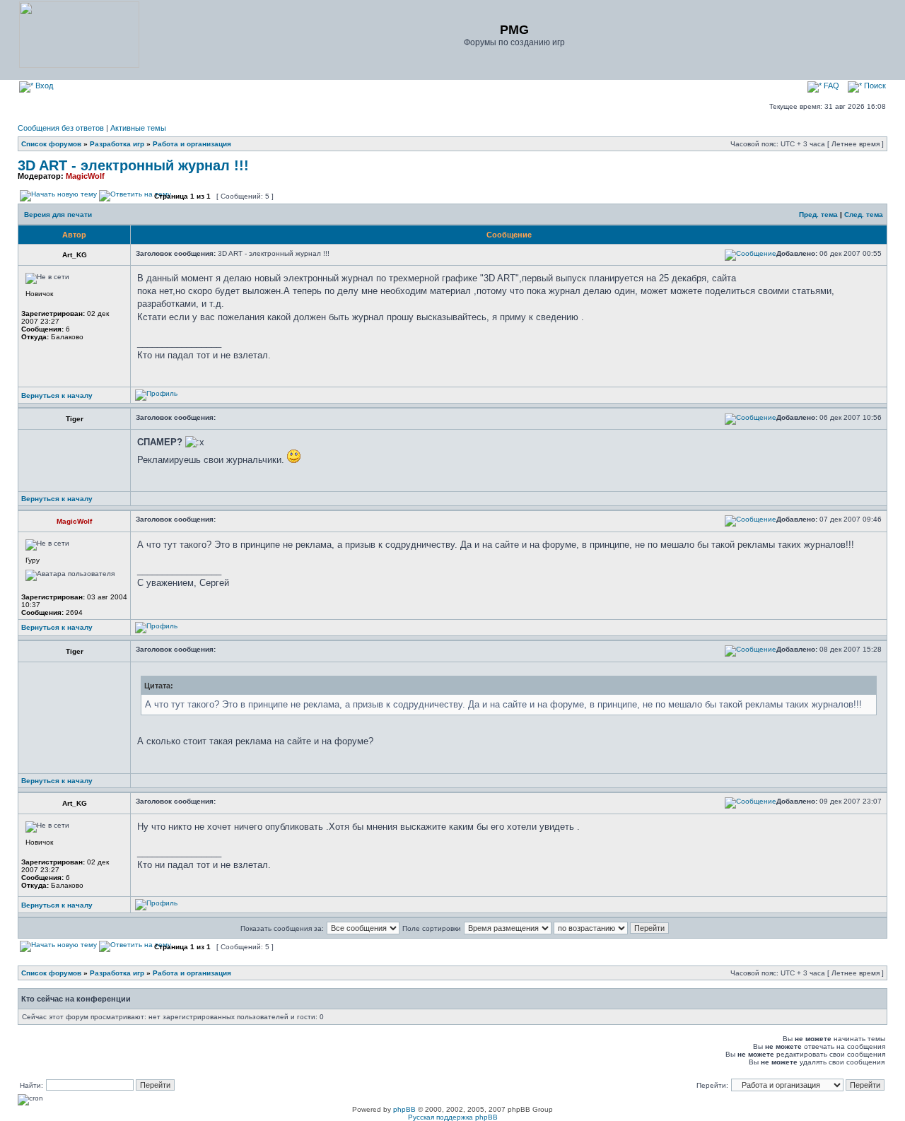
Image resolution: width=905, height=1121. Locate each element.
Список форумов (51, 144)
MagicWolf (85, 176)
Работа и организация (192, 144)
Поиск (874, 85)
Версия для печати (58, 214)
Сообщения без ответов (61, 128)
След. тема (863, 214)
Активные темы (138, 128)
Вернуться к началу (57, 395)
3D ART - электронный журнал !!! (133, 165)
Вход (43, 85)
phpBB (404, 1109)
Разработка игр (117, 144)
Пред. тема (818, 214)
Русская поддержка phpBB (453, 1117)
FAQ (830, 85)
